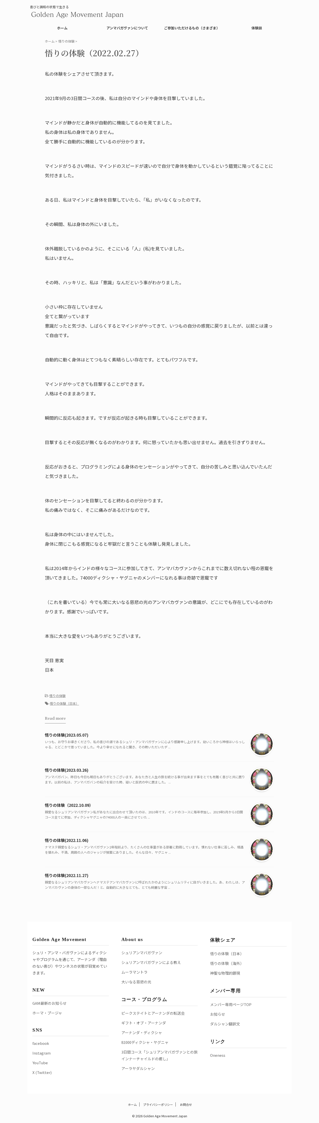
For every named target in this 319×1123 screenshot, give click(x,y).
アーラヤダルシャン (138, 1068)
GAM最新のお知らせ (49, 1003)
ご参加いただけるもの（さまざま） (192, 27)
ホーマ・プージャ (47, 1012)
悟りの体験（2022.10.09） (69, 805)
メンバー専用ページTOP (230, 1004)
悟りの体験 (57, 695)
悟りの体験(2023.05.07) (66, 735)
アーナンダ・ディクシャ (141, 1032)
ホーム (62, 27)
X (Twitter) (42, 1072)
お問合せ (185, 1104)
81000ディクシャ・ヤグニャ (144, 1042)
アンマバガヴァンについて (127, 27)
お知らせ (217, 1014)
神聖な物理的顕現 (225, 973)
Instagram (41, 1053)
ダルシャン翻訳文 (225, 1023)
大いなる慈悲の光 (136, 981)
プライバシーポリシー (158, 1104)
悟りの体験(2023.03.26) (66, 770)
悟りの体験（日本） (64, 703)
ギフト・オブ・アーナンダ (143, 1022)
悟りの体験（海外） (227, 963)
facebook (40, 1043)
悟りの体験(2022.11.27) (66, 875)
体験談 (256, 27)
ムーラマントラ (134, 972)
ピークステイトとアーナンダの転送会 (153, 1013)
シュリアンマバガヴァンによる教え (151, 962)
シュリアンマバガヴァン (141, 952)
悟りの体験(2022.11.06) (66, 840)
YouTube (40, 1062)
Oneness (217, 1055)
